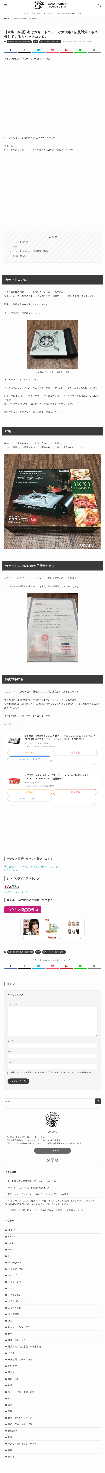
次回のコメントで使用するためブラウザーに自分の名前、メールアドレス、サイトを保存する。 (51, 1072)
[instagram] (52, 1160)
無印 (10, 1411)
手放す (11, 1372)
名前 (11, 1041)
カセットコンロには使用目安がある (30, 251)
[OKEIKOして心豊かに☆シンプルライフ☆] (52, 5)
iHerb (10, 1243)
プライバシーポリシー (19, 1301)
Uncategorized (15, 1262)
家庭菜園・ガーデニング (20, 1359)
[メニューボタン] (5, 5)
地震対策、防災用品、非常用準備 (19, 41)
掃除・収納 (13, 1379)
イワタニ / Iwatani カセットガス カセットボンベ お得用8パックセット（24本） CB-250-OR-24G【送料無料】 (58, 777)
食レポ (11, 1456)
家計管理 (12, 1366)
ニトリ (11, 1288)
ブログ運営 (13, 1314)
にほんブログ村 (12, 870)
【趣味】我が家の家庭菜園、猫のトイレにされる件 (30, 1181)
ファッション (14, 1295)
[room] (57, 1160)
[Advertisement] (52, 102)
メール (12, 1051)
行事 (10, 1437)
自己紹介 (12, 1430)
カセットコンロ (20, 242)
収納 (15, 246)
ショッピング (14, 1282)
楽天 (10, 1405)
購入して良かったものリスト (22, 1443)
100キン (12, 1230)
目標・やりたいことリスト (21, 1418)
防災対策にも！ (20, 256)
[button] (10, 50)
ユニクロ (12, 1321)
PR (9, 1256)
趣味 (10, 1450)
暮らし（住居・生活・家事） (50, 41)
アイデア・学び (15, 1269)
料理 (35, 41)
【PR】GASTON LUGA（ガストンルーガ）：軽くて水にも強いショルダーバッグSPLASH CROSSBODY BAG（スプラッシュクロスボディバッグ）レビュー (49, 1202)
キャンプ (12, 1275)
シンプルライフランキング (15, 892)
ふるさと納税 (14, 1308)
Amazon (12, 1236)
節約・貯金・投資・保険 (20, 1424)
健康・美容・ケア (17, 1340)
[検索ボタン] (99, 5)
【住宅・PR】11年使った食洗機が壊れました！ (28, 1188)
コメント (13, 1005)
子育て (11, 1353)
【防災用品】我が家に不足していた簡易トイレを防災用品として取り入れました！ (45, 1210)
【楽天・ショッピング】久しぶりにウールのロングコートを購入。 (38, 1194)
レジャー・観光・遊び (19, 1327)
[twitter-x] (48, 1160)
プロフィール (52, 1150)
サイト (10, 1062)
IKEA (10, 1249)
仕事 (10, 1333)
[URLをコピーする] (94, 50)
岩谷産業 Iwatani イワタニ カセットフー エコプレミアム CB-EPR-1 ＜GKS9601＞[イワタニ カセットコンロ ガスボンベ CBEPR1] (59, 737)
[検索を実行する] (98, 1101)
